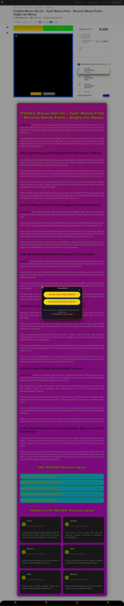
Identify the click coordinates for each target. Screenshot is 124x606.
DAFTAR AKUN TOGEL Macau (62, 302)
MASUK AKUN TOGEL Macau (62, 294)
